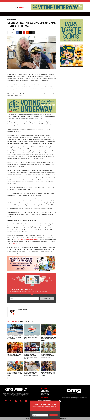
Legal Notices (27, 0)
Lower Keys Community (12, 19)
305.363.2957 (45, 399)
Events (70, 13)
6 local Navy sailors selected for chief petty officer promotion (47, 355)
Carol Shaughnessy (13, 29)
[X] (79, 1)
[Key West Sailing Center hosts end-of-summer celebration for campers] (32, 366)
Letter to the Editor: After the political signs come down (31, 337)
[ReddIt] (27, 32)
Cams (65, 13)
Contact (8, 0)
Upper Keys (36, 13)
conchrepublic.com (15, 243)
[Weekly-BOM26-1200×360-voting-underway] (31, 106)
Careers (32, 0)
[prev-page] (8, 378)
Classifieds (44, 13)
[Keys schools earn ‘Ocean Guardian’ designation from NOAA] (15, 366)
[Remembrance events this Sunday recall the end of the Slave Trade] (15, 329)
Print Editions (59, 13)
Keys (17, 13)
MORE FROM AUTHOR (26, 321)
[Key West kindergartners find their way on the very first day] (48, 366)
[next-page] (10, 378)
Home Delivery (20, 0)
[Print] (33, 32)
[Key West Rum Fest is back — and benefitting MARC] (15, 347)
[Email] (30, 32)
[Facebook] (72, 1)
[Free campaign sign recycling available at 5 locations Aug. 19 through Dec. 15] (32, 347)
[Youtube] (81, 1)
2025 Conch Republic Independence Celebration (26, 239)
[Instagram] (74, 1)
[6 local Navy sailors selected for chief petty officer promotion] (48, 347)
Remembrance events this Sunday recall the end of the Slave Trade (14, 337)
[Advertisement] (71, 79)
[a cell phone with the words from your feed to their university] (31, 263)
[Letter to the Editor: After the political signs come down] (32, 329)
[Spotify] (77, 1)
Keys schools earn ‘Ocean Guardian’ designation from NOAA (14, 374)
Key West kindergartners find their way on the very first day (48, 374)
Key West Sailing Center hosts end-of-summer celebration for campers (31, 374)
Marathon (29, 13)
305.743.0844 (45, 390)
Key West (22, 13)
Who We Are (14, 0)
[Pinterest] (24, 32)
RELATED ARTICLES (13, 321)
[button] (70, 0)
